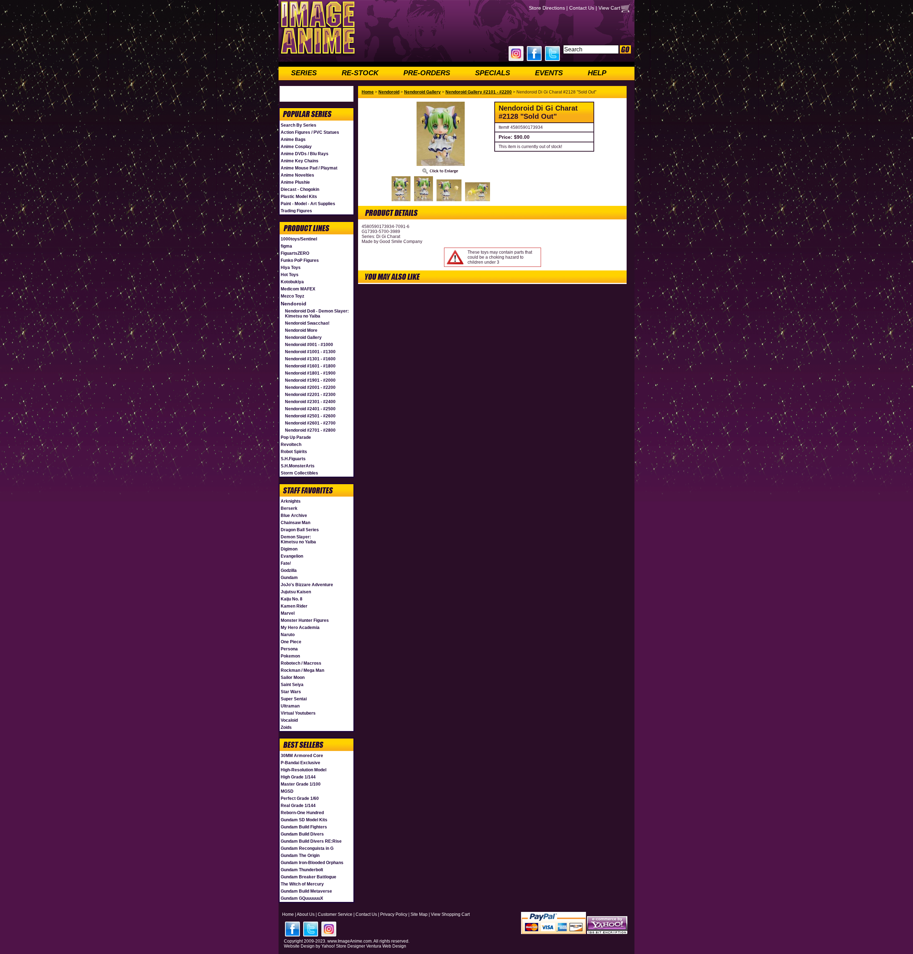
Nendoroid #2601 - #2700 (310, 423)
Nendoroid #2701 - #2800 (310, 430)
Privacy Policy (393, 914)
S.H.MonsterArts (298, 465)
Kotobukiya (292, 281)
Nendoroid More (301, 330)
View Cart (609, 8)
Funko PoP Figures (300, 260)
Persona (289, 648)
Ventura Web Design (386, 946)
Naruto (288, 634)
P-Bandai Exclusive (300, 762)
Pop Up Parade (296, 437)
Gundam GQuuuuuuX (302, 898)
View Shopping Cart (450, 914)
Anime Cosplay (296, 146)
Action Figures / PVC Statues (310, 132)
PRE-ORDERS (426, 73)
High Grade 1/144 (298, 777)
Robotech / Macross (301, 663)
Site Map (419, 914)
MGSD (287, 791)
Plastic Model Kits (299, 196)
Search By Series (298, 125)
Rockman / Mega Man (302, 670)
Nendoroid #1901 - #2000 (310, 380)
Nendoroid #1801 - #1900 (310, 373)
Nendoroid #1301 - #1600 (310, 358)
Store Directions (547, 8)
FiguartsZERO (295, 253)
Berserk (289, 508)
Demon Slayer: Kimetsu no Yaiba (298, 539)
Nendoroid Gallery (303, 337)
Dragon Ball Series (300, 529)
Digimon (289, 549)
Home (368, 92)
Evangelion (292, 556)
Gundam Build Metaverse (306, 891)
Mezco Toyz (292, 296)
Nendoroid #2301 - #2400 (310, 401)
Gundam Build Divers (302, 834)
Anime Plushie (295, 182)
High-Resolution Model (303, 769)
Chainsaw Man (295, 522)
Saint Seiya (292, 684)
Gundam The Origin (300, 855)
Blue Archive (294, 515)
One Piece (291, 641)
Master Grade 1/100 (301, 784)
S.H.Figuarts (293, 458)
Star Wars (291, 691)
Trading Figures (296, 210)
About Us (306, 914)
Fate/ (286, 563)
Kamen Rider (294, 606)
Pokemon (290, 656)
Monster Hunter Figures (305, 620)
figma (286, 246)
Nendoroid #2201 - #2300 (310, 394)
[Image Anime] (317, 54)
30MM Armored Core (302, 755)
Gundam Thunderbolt (302, 869)
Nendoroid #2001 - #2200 (310, 387)
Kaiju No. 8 (291, 599)
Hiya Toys (291, 267)
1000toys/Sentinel (299, 239)
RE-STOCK (360, 73)
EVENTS (549, 73)
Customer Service (335, 914)
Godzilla (289, 570)
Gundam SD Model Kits (304, 819)
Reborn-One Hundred (302, 812)
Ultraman (290, 706)
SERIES (304, 73)
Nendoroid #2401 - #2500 (310, 408)
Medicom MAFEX (298, 288)
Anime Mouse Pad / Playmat (309, 168)
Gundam (289, 577)
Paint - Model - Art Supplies (308, 203)
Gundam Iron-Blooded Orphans (312, 862)
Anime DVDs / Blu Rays (304, 153)
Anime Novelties (297, 175)
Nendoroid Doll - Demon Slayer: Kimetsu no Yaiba (317, 314)
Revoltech (291, 444)
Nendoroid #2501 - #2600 (310, 415)
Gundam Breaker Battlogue (308, 876)
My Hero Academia (300, 627)
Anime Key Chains (299, 160)
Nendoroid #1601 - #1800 (310, 366)
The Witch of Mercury (302, 884)
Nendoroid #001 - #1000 (309, 344)
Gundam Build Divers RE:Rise (311, 841)
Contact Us (581, 8)
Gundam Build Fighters (304, 826)
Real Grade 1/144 (298, 805)
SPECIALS (492, 73)
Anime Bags (293, 139)
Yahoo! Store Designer (343, 946)
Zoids (286, 727)
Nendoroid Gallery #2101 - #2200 (478, 92)
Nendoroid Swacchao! (307, 323)
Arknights (291, 501)
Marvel (288, 613)
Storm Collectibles (299, 473)
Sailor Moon (293, 677)
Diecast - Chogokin (300, 189)
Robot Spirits (294, 451)
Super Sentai (294, 698)
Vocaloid (289, 720)
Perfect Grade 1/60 (300, 798)
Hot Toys (290, 274)
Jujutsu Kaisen (296, 591)
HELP (597, 73)
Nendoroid (293, 303)
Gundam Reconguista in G (307, 848)
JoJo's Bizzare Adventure (307, 584)
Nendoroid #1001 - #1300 (310, 351)
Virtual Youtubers (298, 713)
